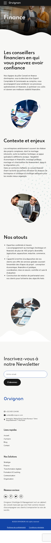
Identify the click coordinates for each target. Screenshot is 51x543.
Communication (9, 475)
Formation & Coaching (12, 472)
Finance (7, 465)
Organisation (8, 479)
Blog (5, 442)
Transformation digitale (12, 469)
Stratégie (7, 462)
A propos (7, 439)
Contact (6, 445)
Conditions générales (36, 527)
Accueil (6, 435)
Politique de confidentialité (16, 527)
